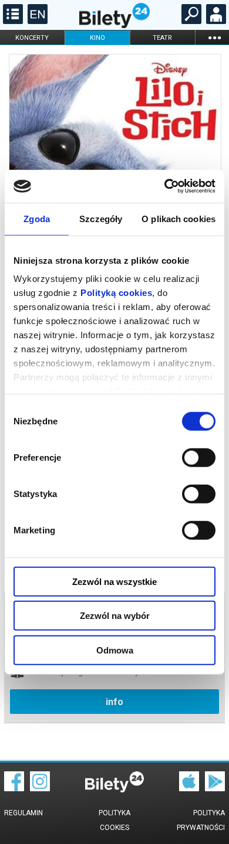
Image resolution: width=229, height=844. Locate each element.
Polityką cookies (116, 293)
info (114, 701)
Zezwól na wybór (115, 616)
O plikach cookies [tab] (178, 218)
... (214, 37)
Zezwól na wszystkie (114, 581)
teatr (162, 38)
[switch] (198, 457)
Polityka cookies (114, 820)
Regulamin (23, 813)
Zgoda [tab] (36, 218)
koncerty (32, 38)
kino (97, 38)
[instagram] (40, 788)
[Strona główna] (114, 25)
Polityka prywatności (201, 820)
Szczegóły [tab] (100, 218)
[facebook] (14, 788)
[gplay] (215, 788)
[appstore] (189, 788)
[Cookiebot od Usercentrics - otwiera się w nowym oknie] (164, 186)
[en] (36, 21)
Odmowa (114, 650)
